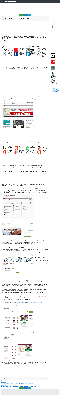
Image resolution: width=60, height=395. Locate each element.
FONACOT (8, 378)
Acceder (53, 16)
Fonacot (40, 379)
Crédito (3, 378)
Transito (53, 24)
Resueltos (53, 15)
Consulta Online (54, 14)
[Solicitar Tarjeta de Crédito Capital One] (55, 90)
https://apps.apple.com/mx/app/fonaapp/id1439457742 (25, 332)
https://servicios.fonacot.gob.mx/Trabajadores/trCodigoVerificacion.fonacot (18, 259)
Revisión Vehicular (55, 22)
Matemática (54, 23)
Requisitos (53, 27)
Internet (11, 378)
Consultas (53, 20)
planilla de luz (54, 17)
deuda (5, 378)
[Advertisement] (24, 8)
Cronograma (54, 21)
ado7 (3, 1)
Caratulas (53, 25)
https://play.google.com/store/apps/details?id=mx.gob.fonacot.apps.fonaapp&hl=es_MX (28, 302)
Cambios (53, 26)
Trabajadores (14, 378)
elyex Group (33, 391)
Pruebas (53, 19)
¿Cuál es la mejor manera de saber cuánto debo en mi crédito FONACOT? (15, 44)
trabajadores (46, 379)
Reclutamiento (54, 18)
